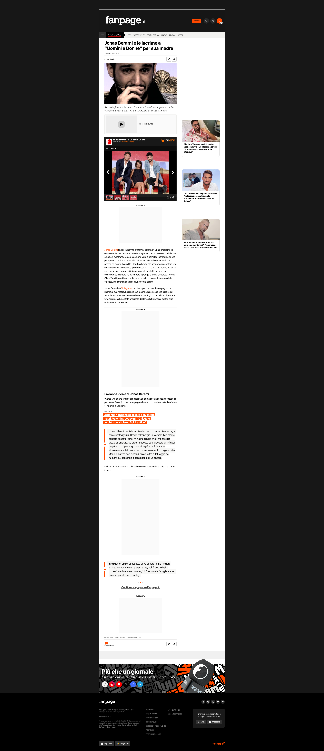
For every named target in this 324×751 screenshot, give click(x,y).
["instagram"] (112, 684)
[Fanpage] (108, 702)
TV (129, 35)
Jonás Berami (120, 637)
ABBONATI (196, 21)
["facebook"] (133, 684)
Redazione (150, 730)
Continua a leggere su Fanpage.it (140, 587)
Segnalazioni (151, 714)
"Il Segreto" (126, 288)
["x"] (126, 684)
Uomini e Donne (131, 637)
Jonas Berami (111, 249)
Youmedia (150, 710)
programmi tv (139, 35)
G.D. (113, 59)
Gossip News (109, 637)
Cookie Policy (151, 722)
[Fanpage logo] (122, 21)
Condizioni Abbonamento (156, 726)
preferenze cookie (153, 734)
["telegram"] (140, 684)
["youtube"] (119, 684)
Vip (139, 637)
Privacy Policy (152, 718)
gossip (180, 35)
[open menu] (102, 35)
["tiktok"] (105, 684)
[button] (174, 59)
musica (172, 35)
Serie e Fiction (153, 35)
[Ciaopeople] (218, 744)
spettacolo (114, 34)
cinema (164, 35)
